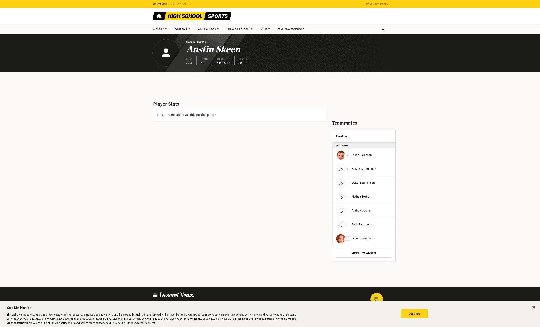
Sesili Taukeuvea (360, 225)
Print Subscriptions (377, 4)
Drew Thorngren (360, 238)
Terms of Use (245, 318)
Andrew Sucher (359, 211)
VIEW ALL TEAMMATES (364, 253)
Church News (178, 4)
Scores (291, 29)
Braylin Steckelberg (361, 169)
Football (181, 29)
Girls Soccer (207, 29)
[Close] (533, 307)
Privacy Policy (264, 318)
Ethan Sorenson (359, 155)
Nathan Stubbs (359, 197)
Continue (414, 313)
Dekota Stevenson (361, 183)
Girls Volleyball (238, 29)
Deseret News (159, 4)
